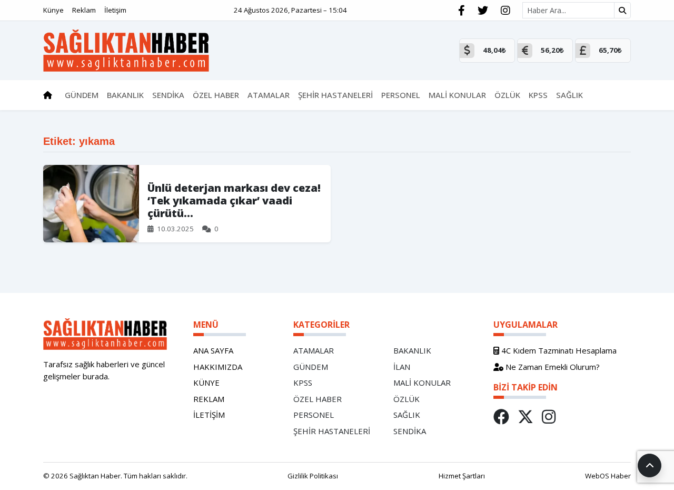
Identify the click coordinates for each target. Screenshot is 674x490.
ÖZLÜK (406, 399)
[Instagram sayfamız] (505, 10)
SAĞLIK (406, 414)
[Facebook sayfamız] (461, 10)
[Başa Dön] (649, 465)
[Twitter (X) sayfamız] (482, 10)
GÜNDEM (310, 366)
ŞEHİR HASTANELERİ (331, 431)
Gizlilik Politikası (313, 476)
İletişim (115, 10)
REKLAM (208, 399)
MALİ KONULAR (422, 382)
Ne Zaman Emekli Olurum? (551, 366)
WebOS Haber (608, 476)
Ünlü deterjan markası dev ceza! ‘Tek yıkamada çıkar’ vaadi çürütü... (234, 200)
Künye (53, 10)
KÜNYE (206, 382)
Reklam (84, 10)
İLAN (401, 366)
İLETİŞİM (209, 414)
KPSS (302, 382)
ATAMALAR (313, 350)
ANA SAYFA (213, 350)
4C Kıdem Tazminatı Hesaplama (558, 350)
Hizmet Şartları (462, 476)
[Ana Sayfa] (126, 49)
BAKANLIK (412, 350)
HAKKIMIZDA (217, 366)
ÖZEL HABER (317, 399)
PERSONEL (313, 414)
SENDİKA (409, 431)
